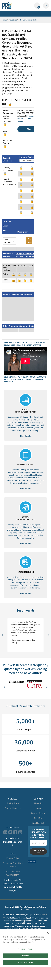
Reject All (25, 956)
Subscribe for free (38, 851)
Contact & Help (38, 813)
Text (4, 231)
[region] (25, 948)
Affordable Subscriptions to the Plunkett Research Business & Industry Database (24, 344)
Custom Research (13, 808)
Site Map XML (38, 823)
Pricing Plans (13, 803)
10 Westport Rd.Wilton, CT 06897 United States (28, 118)
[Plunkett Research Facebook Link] (15, 833)
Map (29, 129)
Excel (5, 226)
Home (4, 20)
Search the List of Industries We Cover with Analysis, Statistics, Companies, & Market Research (25, 379)
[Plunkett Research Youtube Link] (20, 833)
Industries (13, 20)
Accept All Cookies (25, 962)
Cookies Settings (25, 949)
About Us (38, 803)
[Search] (46, 5)
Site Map (38, 818)
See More (30, 240)
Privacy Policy (12, 858)
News (38, 808)
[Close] (48, 933)
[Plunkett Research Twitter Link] (10, 833)
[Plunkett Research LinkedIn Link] (5, 833)
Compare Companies (24, 256)
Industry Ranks (26, 157)
